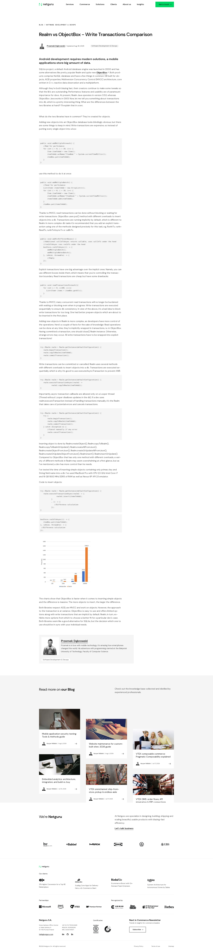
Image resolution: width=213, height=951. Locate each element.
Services (70, 4)
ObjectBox (101, 72)
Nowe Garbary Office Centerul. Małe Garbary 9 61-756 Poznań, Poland (48, 927)
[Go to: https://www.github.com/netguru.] (67, 934)
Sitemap (171, 946)
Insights (140, 4)
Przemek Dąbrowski (56, 46)
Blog (41, 25)
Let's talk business (124, 828)
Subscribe (137, 929)
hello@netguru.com (46, 934)
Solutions (100, 4)
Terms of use (155, 946)
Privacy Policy (138, 946)
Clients (113, 4)
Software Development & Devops (61, 25)
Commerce (85, 4)
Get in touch (164, 4)
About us (127, 4)
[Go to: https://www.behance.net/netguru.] (63, 934)
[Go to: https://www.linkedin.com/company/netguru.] (72, 934)
